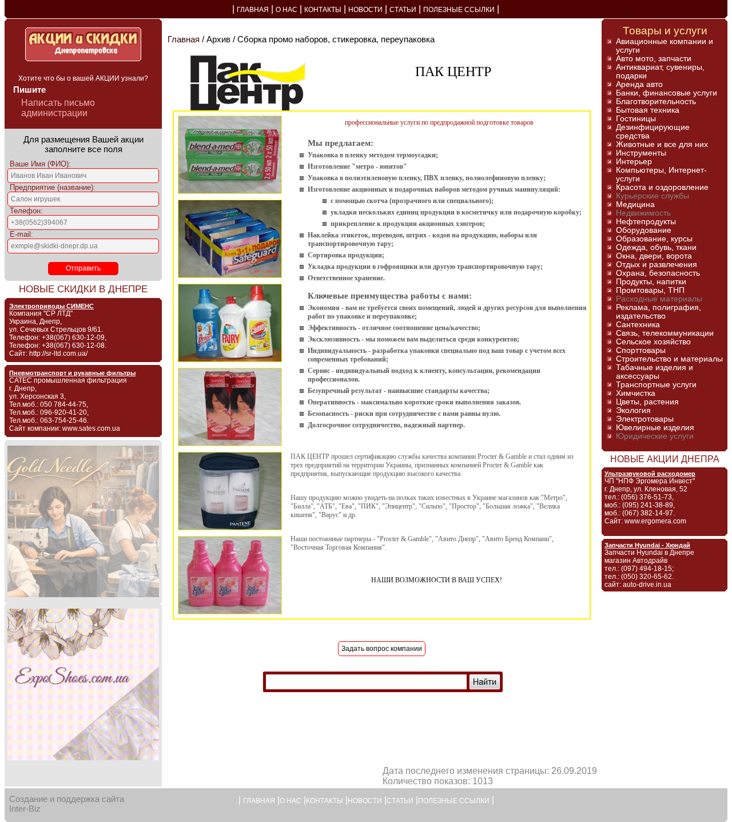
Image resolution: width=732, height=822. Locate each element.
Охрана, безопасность (658, 273)
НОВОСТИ (365, 10)
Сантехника (638, 324)
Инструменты (641, 153)
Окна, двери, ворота (654, 256)
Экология (633, 410)
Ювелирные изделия (655, 427)
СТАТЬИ (402, 10)
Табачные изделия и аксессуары (654, 371)
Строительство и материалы (669, 359)
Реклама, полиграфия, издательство (658, 311)
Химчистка (635, 393)
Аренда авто (639, 84)
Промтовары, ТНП (650, 290)
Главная (184, 39)
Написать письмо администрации (58, 108)
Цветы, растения (647, 402)
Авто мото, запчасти (653, 58)
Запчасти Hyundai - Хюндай (647, 545)
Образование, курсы (654, 239)
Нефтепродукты (646, 221)
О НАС (286, 10)
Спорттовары (641, 350)
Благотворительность (656, 101)
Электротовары (645, 419)
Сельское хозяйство (653, 341)
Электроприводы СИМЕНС (51, 306)
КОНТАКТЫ (322, 10)
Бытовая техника (647, 110)
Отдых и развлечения (656, 264)
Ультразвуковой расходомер (649, 473)
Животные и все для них (662, 144)
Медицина (635, 204)
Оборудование (643, 230)
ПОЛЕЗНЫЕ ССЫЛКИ (459, 10)
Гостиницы (636, 118)
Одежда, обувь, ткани (656, 247)
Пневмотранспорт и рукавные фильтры (72, 373)
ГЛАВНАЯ (253, 10)
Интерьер (634, 161)
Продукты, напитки (651, 281)
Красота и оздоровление (662, 187)
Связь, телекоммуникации (665, 333)
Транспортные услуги (656, 384)
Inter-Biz (25, 808)
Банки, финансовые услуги (666, 93)
